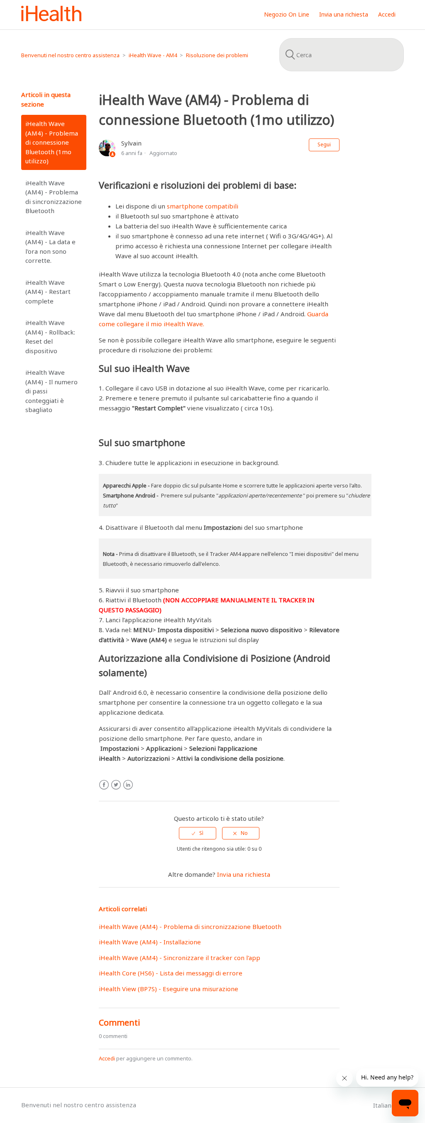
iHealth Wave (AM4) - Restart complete (48, 291)
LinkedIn (128, 785)
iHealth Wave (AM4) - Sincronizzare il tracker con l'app (179, 957)
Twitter (116, 785)
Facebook (104, 785)
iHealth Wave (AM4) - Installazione (150, 942)
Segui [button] (324, 144)
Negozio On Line (286, 14)
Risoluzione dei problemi (217, 55)
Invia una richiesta (343, 14)
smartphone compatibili (202, 206)
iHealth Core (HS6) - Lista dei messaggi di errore (170, 973)
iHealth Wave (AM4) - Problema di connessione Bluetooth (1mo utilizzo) (51, 142)
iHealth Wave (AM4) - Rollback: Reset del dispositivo (50, 336)
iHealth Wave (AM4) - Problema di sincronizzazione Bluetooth (53, 197)
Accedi (107, 1058)
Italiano (385, 1105)
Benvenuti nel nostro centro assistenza (70, 55)
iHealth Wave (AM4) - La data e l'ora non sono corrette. (50, 246)
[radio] (197, 833)
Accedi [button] (387, 14)
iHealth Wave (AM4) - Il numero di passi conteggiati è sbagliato (51, 391)
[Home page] (51, 19)
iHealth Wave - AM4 (153, 55)
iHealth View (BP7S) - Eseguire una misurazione (168, 989)
